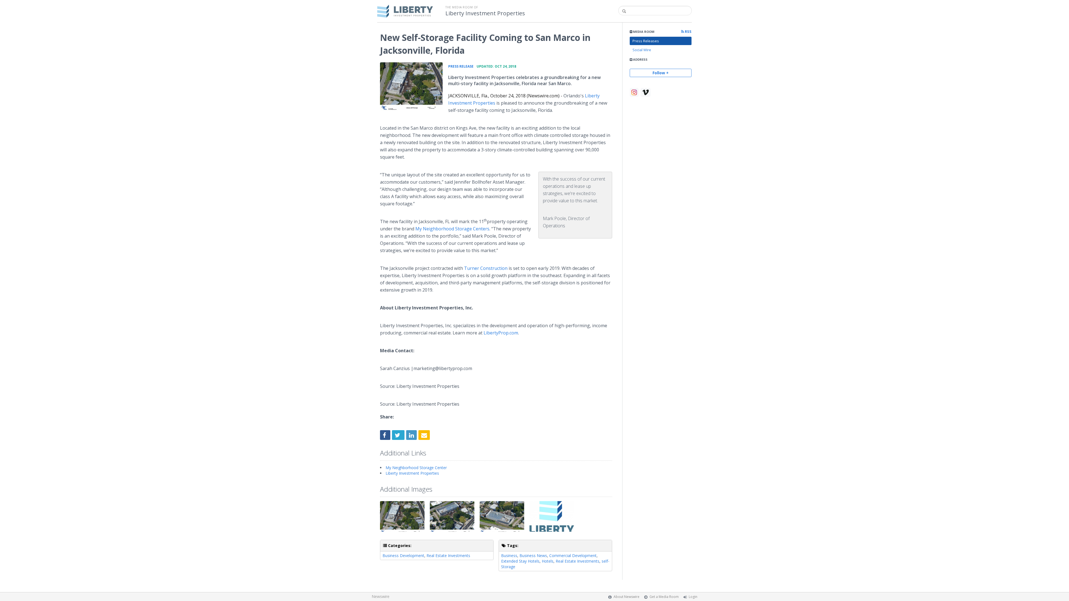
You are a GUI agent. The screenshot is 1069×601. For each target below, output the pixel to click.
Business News (533, 555)
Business (509, 555)
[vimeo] (646, 92)
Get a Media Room (664, 596)
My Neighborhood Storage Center (416, 467)
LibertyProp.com (501, 333)
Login (693, 596)
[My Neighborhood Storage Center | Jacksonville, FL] (411, 86)
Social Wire (641, 49)
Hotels (547, 561)
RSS (688, 31)
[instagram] (634, 92)
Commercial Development (573, 555)
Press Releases (645, 40)
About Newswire (626, 596)
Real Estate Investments (448, 555)
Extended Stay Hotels (520, 561)
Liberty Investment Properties (485, 13)
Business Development (403, 555)
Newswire (380, 596)
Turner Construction (485, 268)
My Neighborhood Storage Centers (452, 229)
